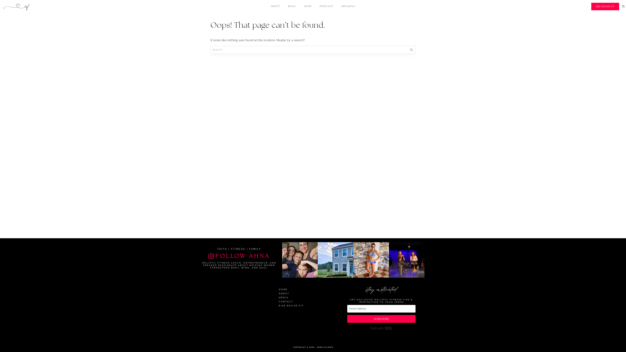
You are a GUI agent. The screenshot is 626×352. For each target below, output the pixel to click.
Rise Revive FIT (605, 6)
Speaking (348, 6)
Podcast (326, 6)
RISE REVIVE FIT (291, 305)
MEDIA (284, 297)
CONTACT (286, 301)
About (275, 6)
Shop (308, 6)
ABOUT (284, 293)
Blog (292, 6)
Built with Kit (381, 328)
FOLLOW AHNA (243, 256)
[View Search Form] (623, 6)
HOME (283, 289)
